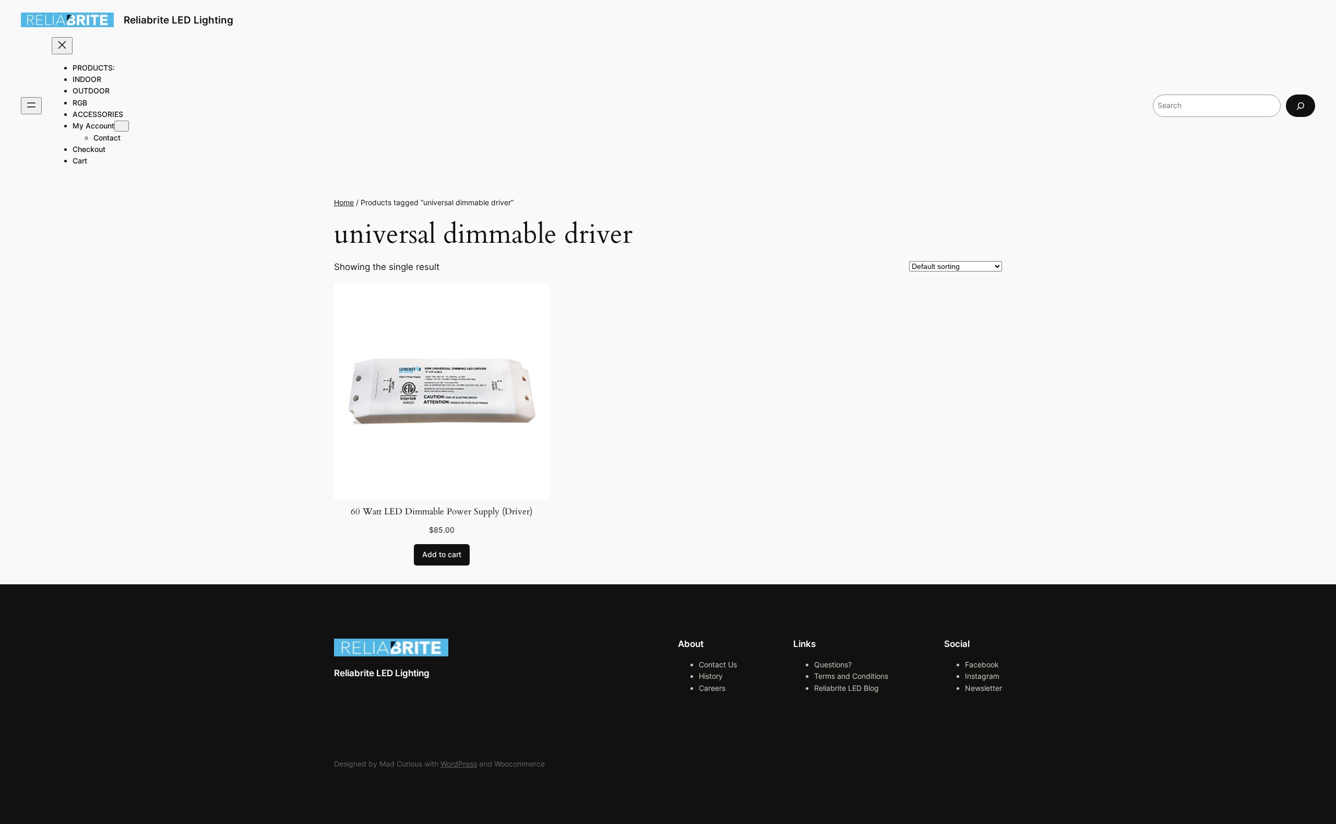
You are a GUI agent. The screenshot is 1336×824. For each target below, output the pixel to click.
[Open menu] (31, 105)
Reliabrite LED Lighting (178, 20)
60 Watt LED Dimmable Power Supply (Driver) (441, 511)
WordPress (458, 763)
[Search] (1300, 106)
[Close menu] (62, 45)
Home (344, 202)
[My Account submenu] (121, 126)
